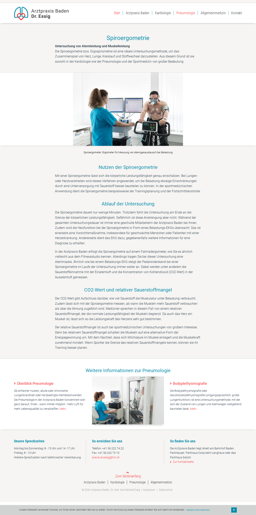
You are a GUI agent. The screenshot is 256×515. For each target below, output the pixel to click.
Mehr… (64, 408)
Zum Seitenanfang (128, 476)
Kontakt (236, 13)
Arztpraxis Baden (137, 13)
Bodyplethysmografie (190, 383)
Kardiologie (163, 13)
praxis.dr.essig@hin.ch (106, 457)
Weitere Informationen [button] (198, 510)
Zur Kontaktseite (183, 461)
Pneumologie (185, 13)
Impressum (149, 489)
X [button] (234, 510)
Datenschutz (166, 489)
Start (117, 13)
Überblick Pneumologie (35, 383)
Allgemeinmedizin (213, 13)
